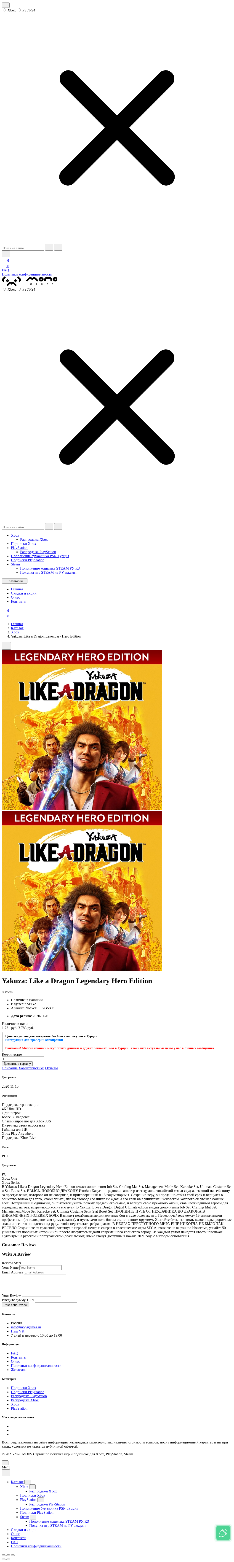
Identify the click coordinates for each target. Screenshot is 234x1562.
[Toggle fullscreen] (8, 1555)
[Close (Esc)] (3, 1555)
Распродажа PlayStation (38, 552)
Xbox (12, 10)
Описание (10, 1068)
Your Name (10, 1267)
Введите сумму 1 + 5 (18, 1300)
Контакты (18, 1357)
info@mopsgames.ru (26, 1327)
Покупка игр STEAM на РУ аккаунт (48, 572)
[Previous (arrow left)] (3, 1559)
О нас (15, 1361)
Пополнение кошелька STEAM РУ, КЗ (50, 568)
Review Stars (11, 1263)
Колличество (12, 1054)
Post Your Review (15, 1305)
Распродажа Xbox (34, 539)
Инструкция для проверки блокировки (34, 1040)
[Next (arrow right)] (8, 1559)
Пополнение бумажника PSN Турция (40, 556)
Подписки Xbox (23, 544)
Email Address (12, 1272)
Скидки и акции (24, 1530)
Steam (16, 564)
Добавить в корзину (17, 1063)
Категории (16, 581)
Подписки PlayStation (27, 560)
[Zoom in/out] (13, 1555)
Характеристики (31, 1068)
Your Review (11, 1295)
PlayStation (19, 548)
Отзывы (51, 1068)
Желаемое (18, 1370)
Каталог (17, 628)
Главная (17, 624)
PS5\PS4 (28, 10)
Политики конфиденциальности (27, 274)
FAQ (5, 270)
